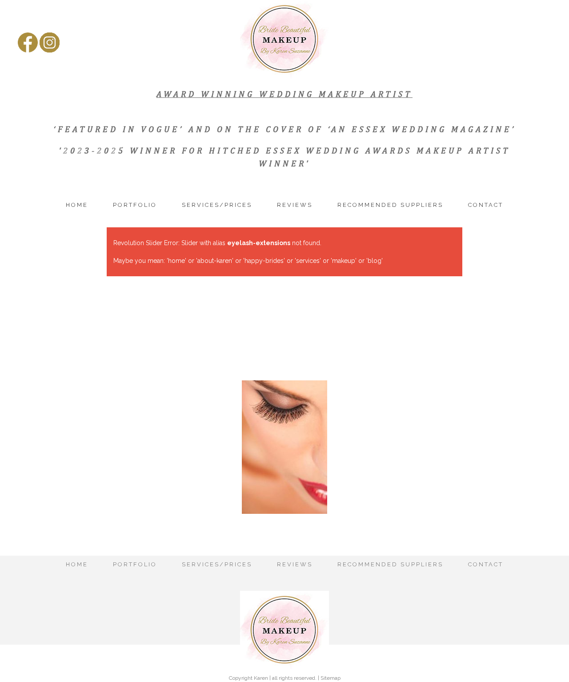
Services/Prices (217, 205)
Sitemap (331, 678)
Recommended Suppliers (390, 205)
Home (77, 205)
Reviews (295, 205)
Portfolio (135, 205)
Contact (485, 205)
